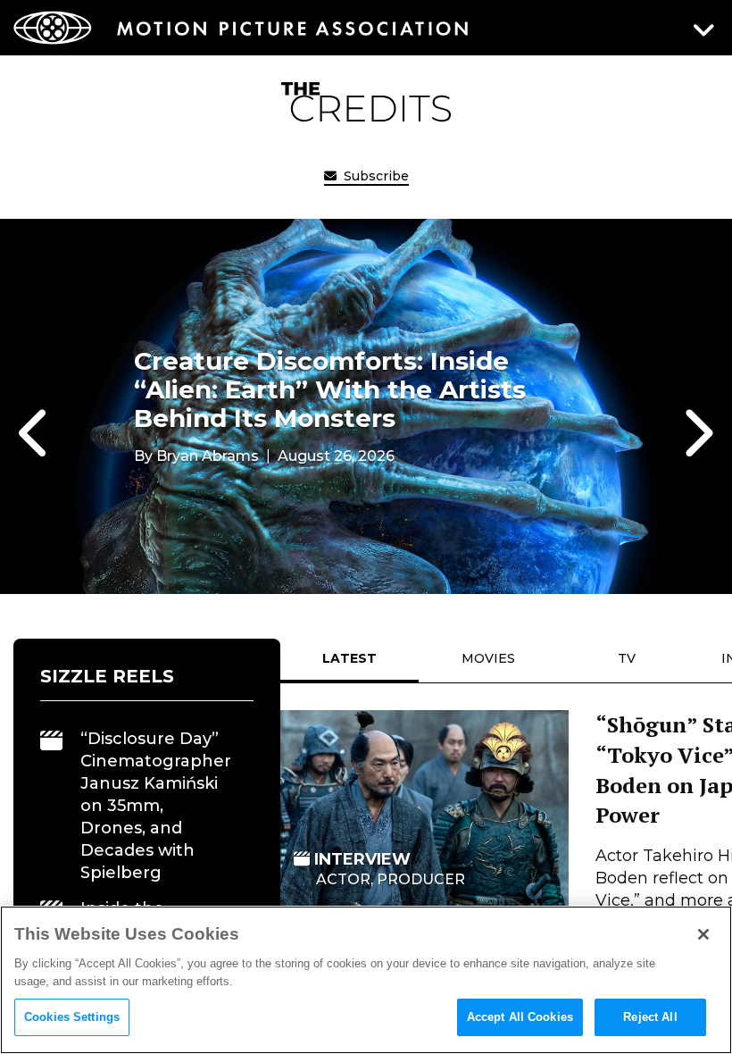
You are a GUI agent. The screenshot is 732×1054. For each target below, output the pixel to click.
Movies (488, 658)
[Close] (703, 934)
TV (627, 658)
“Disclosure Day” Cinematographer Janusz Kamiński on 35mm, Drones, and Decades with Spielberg (155, 806)
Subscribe (374, 176)
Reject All (650, 1017)
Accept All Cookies (520, 1017)
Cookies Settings (72, 1017)
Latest (349, 658)
